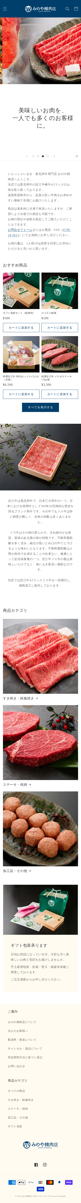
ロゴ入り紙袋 (48, 313)
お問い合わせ (16, 1066)
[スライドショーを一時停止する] (76, 156)
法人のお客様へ (18, 1030)
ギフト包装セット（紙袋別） (19, 313)
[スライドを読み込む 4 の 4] (47, 156)
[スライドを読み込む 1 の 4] (33, 156)
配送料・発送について (22, 1039)
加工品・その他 (15, 871)
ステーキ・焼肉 (15, 785)
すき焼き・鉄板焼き (18, 698)
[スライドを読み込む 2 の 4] (38, 156)
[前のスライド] (26, 156)
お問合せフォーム (20, 229)
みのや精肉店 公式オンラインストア (36, 1196)
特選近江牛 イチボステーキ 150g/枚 (56, 378)
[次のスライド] (54, 156)
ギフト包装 (15, 1126)
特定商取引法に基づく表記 (25, 1057)
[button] (5, 9)
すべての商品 (16, 1090)
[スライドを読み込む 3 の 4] (42, 156)
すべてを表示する (40, 407)
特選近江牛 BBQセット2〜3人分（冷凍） (21, 378)
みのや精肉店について (22, 1022)
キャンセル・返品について (25, 1048)
